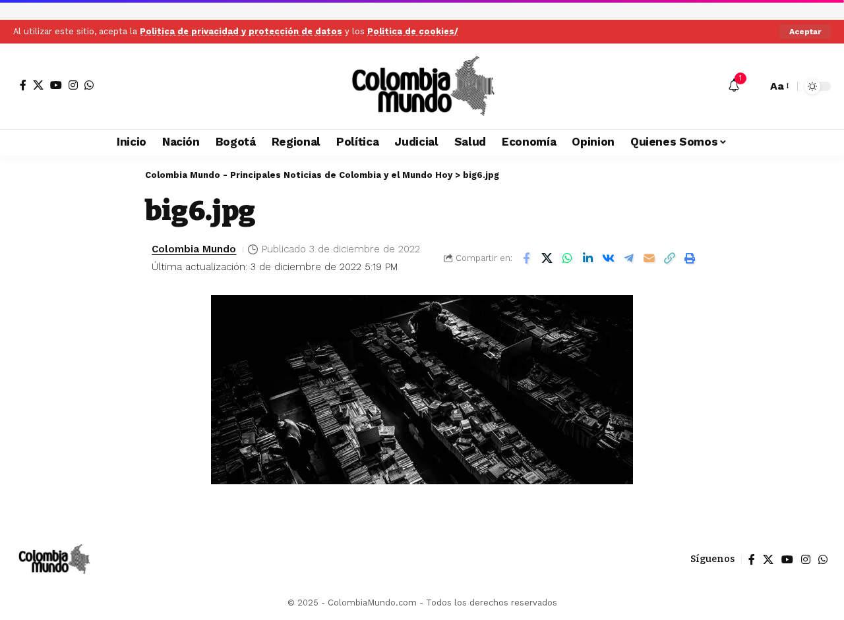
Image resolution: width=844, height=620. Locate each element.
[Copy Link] (669, 258)
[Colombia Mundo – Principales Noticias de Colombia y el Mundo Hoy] (53, 559)
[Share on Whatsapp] (567, 258)
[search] (753, 86)
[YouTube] (56, 85)
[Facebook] (23, 85)
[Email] (649, 258)
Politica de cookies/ (412, 31)
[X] (38, 85)
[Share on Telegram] (628, 258)
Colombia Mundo (194, 249)
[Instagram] (73, 85)
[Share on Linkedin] (587, 258)
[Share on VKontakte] (608, 258)
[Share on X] (546, 258)
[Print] (689, 258)
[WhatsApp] (89, 85)
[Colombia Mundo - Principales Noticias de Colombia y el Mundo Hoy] (422, 86)
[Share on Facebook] (526, 258)
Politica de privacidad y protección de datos (241, 31)
